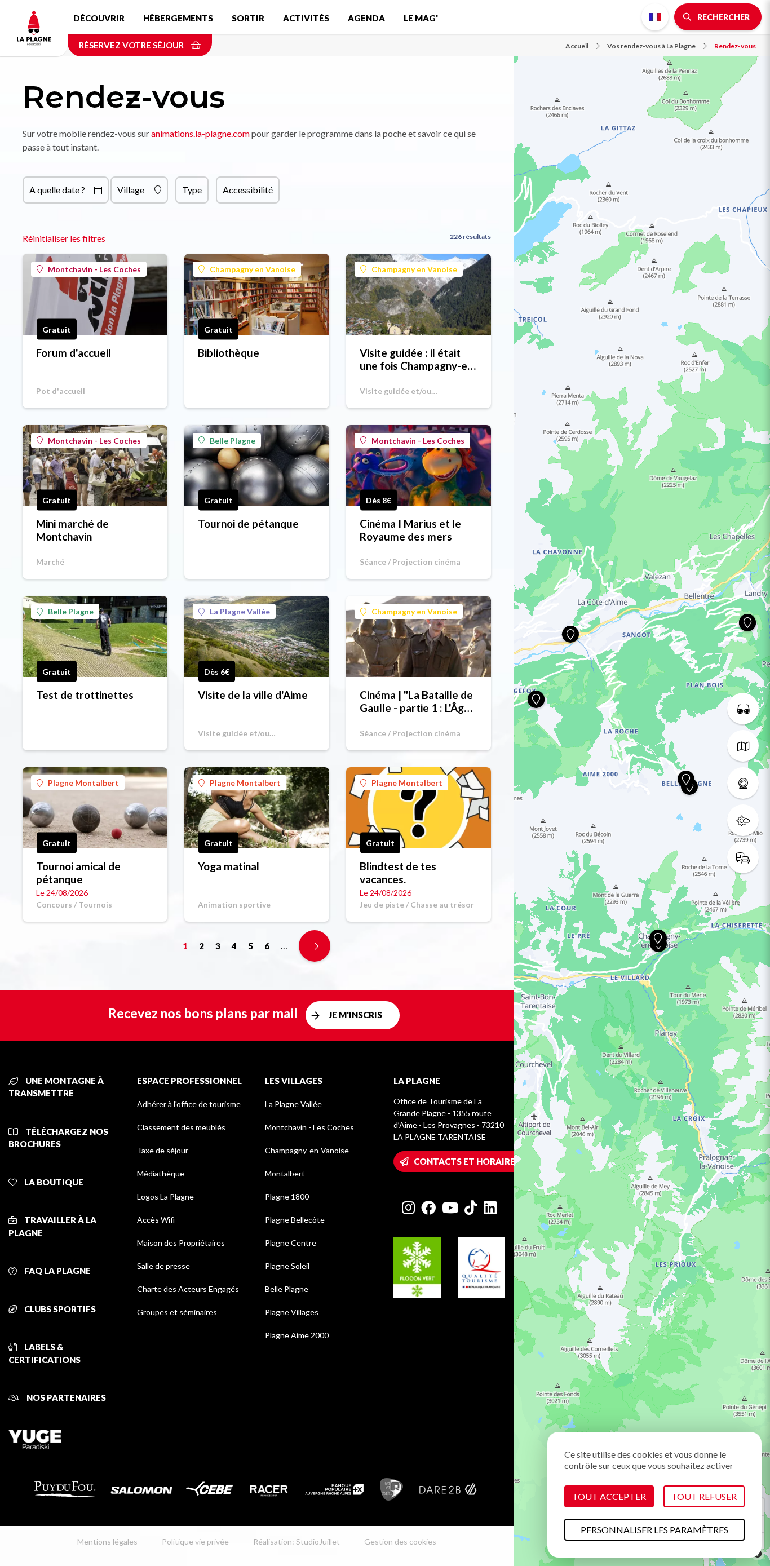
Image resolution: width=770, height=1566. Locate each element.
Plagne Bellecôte (295, 1219)
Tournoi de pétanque (248, 523)
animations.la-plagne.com (200, 133)
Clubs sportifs (59, 1309)
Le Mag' (421, 18)
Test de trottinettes (85, 694)
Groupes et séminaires (177, 1312)
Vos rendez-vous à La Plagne (651, 46)
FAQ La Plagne (57, 1271)
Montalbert (285, 1173)
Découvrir (99, 18)
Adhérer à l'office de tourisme (189, 1104)
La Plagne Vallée (240, 611)
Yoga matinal (228, 866)
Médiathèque (160, 1173)
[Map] (642, 783)
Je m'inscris (355, 1015)
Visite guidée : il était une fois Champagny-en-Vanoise (418, 359)
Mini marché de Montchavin (72, 530)
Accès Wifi (156, 1219)
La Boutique (53, 1182)
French (655, 17)
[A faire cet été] (743, 708)
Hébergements (178, 18)
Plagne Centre (290, 1243)
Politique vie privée (195, 1541)
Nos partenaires (65, 1397)
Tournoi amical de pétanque (78, 873)
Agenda (366, 18)
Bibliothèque (228, 352)
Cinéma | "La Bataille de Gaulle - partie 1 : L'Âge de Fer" (416, 701)
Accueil (576, 46)
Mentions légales (107, 1541)
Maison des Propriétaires (181, 1243)
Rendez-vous (735, 46)
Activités (306, 18)
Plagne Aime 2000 (297, 1335)
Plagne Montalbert (83, 783)
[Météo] (743, 820)
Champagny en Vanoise (252, 269)
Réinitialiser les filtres (64, 238)
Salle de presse (163, 1266)
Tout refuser (704, 1496)
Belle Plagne (232, 440)
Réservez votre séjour (132, 45)
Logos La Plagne (165, 1196)
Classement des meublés (181, 1127)
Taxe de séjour (162, 1150)
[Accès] (743, 857)
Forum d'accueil (73, 352)
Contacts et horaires (467, 1161)
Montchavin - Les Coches (94, 269)
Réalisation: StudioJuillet (296, 1541)
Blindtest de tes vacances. (398, 873)
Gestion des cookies (400, 1541)
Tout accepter (609, 1496)
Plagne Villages (291, 1312)
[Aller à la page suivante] (314, 946)
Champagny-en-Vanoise (307, 1150)
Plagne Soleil (287, 1266)
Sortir (248, 18)
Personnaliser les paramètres (654, 1529)
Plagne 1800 (287, 1196)
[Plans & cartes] (743, 746)
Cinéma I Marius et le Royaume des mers (410, 530)
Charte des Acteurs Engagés (188, 1289)
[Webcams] (743, 783)
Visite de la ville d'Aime (253, 694)
